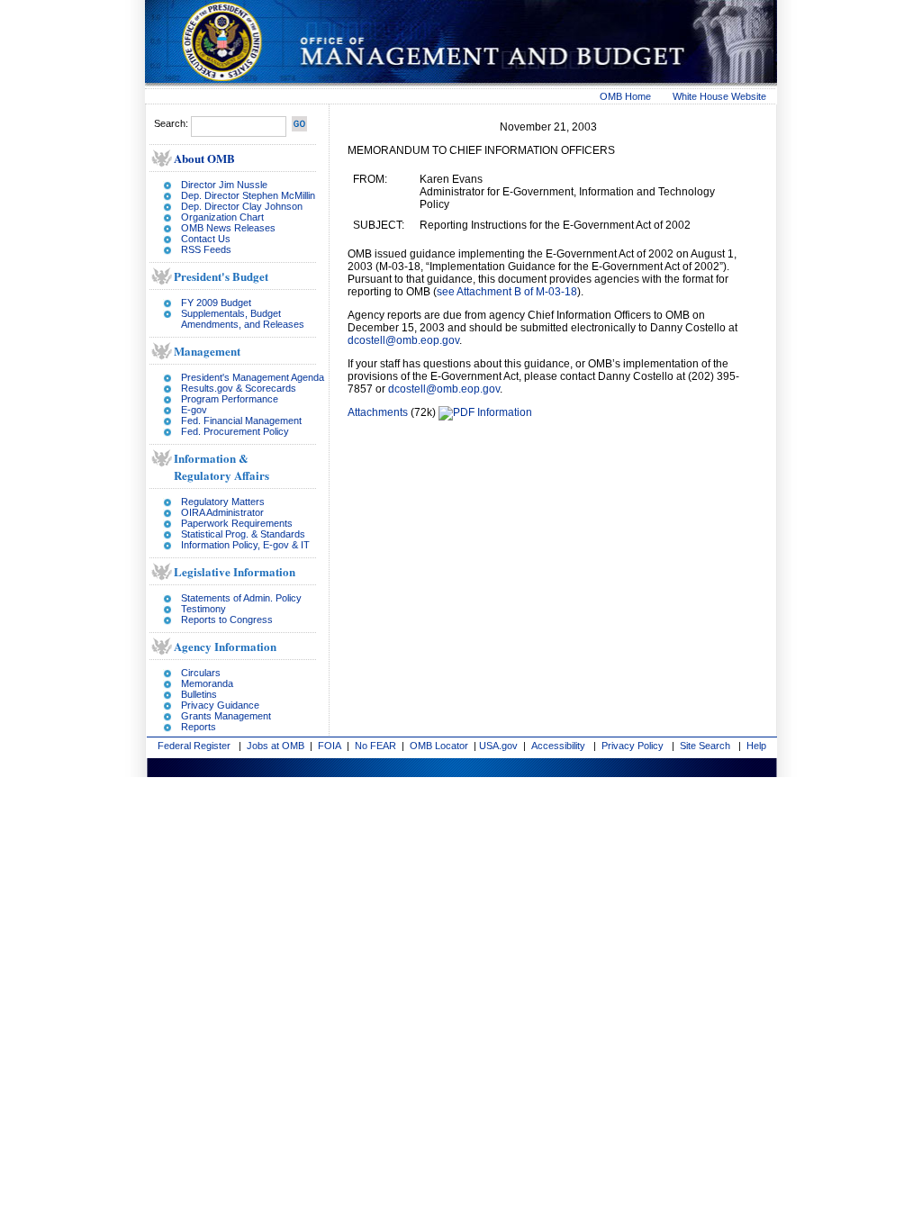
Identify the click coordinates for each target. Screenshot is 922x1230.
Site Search (705, 745)
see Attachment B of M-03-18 (507, 291)
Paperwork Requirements (237, 523)
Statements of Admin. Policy (241, 597)
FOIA (329, 745)
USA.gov (498, 745)
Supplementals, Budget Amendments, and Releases (242, 319)
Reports (198, 726)
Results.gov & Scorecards (238, 388)
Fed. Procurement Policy (235, 431)
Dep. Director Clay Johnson (242, 206)
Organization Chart (222, 217)
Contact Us (205, 238)
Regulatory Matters (223, 501)
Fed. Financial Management (241, 420)
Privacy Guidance (220, 705)
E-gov (194, 409)
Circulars (201, 672)
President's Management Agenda (252, 377)
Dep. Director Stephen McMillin (248, 195)
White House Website (719, 96)
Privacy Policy (632, 745)
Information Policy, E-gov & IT (245, 544)
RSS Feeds (206, 249)
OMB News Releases (228, 227)
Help (756, 745)
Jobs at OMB (275, 745)
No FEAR (375, 745)
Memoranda (207, 683)
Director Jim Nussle (224, 184)
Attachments (378, 412)
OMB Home (625, 96)
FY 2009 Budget (216, 302)
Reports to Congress (227, 619)
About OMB (204, 158)
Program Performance (229, 398)
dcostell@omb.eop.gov (403, 340)
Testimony (203, 608)
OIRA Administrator (222, 512)
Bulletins (199, 694)
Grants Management (226, 715)
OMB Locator (439, 745)
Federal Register (194, 745)
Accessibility (558, 745)
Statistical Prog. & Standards (243, 534)
